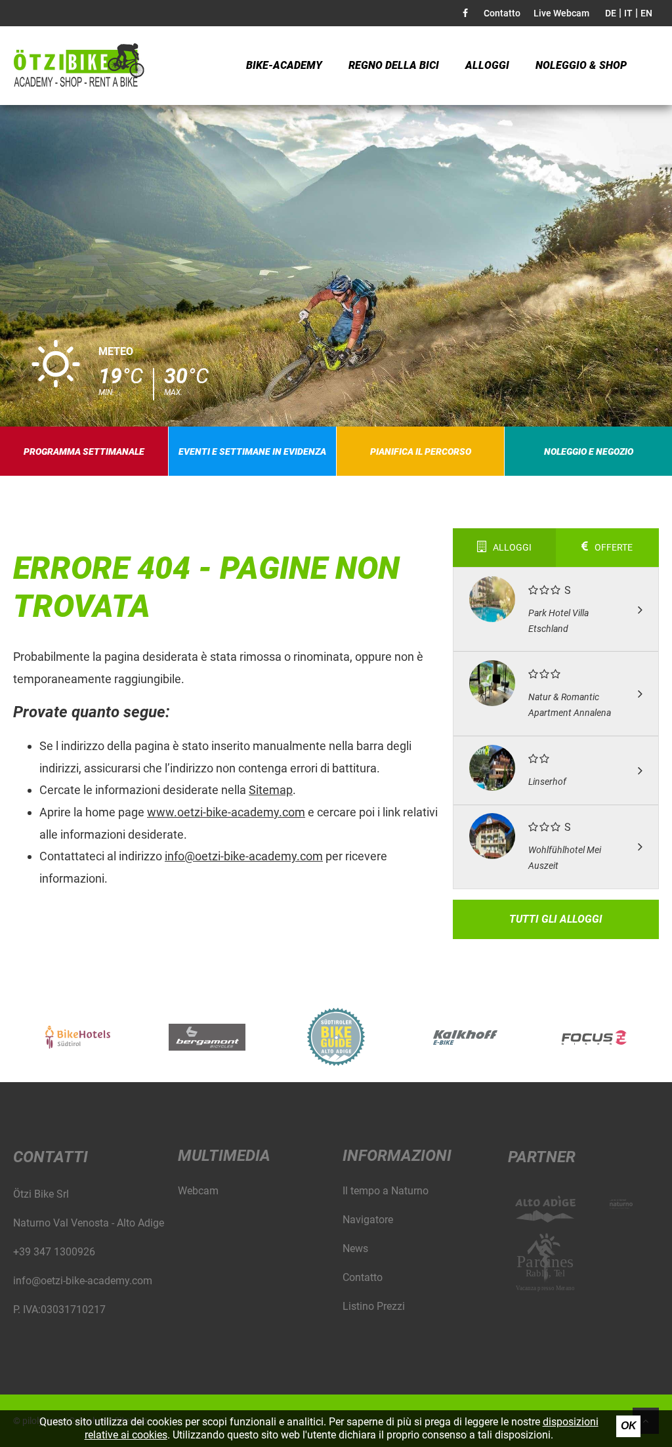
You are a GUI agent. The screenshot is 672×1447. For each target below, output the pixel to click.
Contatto (502, 13)
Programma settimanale (84, 451)
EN (646, 13)
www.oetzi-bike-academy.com (226, 812)
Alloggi (487, 65)
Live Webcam (561, 13)
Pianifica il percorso (420, 451)
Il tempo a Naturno (386, 1191)
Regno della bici (393, 65)
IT (628, 13)
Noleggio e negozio (588, 451)
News (355, 1248)
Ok (629, 1425)
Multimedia (224, 1156)
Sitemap (271, 790)
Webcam (198, 1191)
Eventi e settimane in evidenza (252, 451)
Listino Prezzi (374, 1306)
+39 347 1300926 (54, 1252)
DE (610, 13)
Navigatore (368, 1219)
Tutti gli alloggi (555, 919)
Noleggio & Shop (581, 65)
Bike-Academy (284, 65)
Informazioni (397, 1156)
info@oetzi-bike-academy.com (244, 856)
